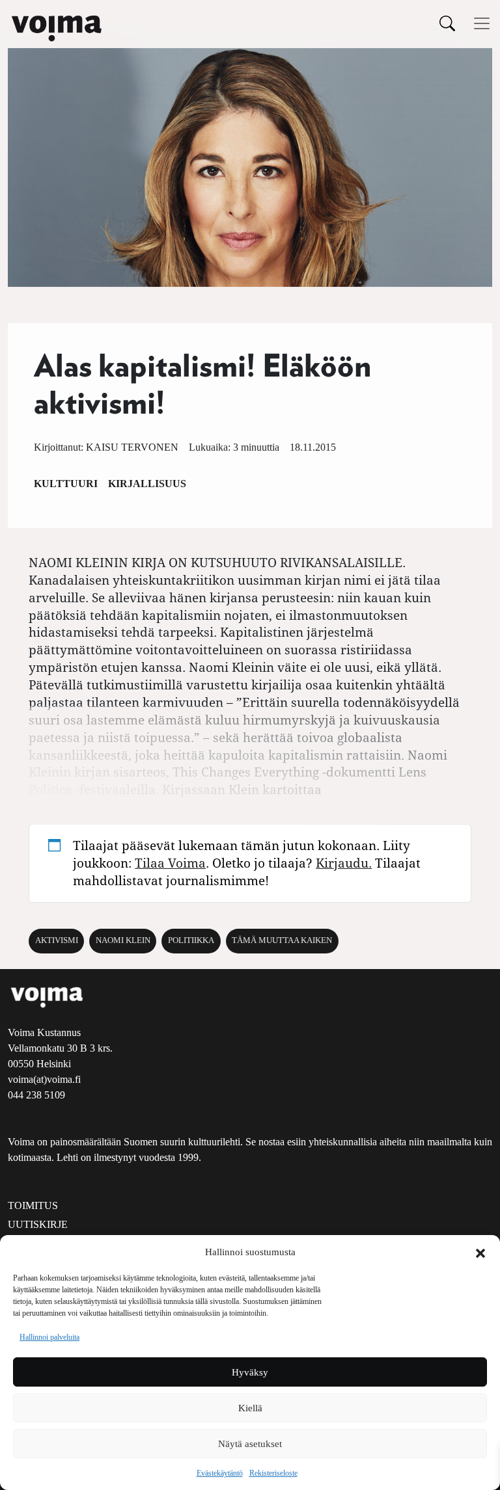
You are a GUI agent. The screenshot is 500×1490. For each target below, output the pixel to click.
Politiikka (191, 940)
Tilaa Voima (170, 863)
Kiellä (250, 1408)
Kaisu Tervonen (132, 447)
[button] (480, 1251)
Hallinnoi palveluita (49, 1337)
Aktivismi (56, 940)
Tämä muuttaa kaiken (282, 940)
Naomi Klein (123, 940)
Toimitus (33, 1205)
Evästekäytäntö (220, 1473)
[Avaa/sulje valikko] (482, 23)
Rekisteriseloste (273, 1473)
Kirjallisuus (147, 483)
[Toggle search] (447, 23)
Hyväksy (250, 1372)
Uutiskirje (38, 1224)
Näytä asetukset (250, 1444)
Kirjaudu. (344, 863)
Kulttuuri (66, 483)
